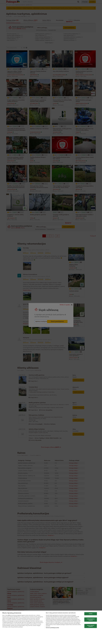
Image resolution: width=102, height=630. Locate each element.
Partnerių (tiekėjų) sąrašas (52, 627)
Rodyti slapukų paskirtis (90, 626)
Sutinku (90, 613)
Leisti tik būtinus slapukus (91, 619)
